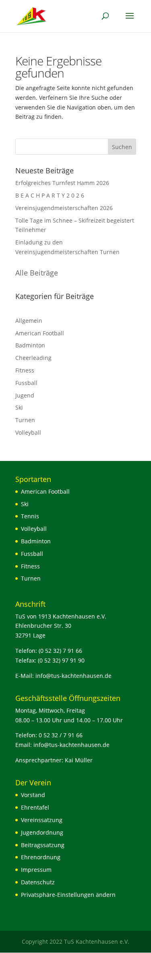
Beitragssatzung (42, 845)
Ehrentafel (35, 807)
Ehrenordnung (40, 857)
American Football (39, 333)
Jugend (24, 395)
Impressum (36, 869)
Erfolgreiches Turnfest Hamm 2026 (62, 183)
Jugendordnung (42, 832)
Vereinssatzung (41, 820)
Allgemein (28, 320)
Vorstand (33, 795)
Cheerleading (33, 358)
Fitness (24, 370)
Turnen (25, 420)
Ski (19, 407)
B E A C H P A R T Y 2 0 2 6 (49, 195)
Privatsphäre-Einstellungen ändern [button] (68, 894)
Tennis (30, 516)
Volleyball (28, 432)
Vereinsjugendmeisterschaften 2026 (64, 208)
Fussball (26, 383)
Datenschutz (38, 882)
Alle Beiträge (36, 273)
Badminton (30, 345)
